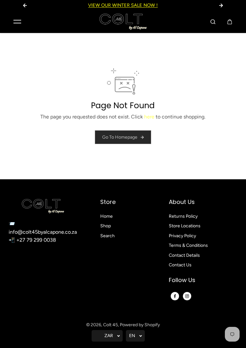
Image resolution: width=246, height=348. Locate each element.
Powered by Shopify (140, 325)
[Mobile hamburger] (17, 22)
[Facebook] (175, 296)
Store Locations (185, 226)
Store (108, 202)
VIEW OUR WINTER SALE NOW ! (123, 5)
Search (107, 236)
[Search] (213, 22)
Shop (105, 226)
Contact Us (180, 265)
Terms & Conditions (188, 245)
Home (106, 216)
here (149, 117)
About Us (182, 202)
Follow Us (182, 280)
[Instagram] (187, 296)
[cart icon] (230, 22)
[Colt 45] (123, 22)
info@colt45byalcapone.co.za (43, 232)
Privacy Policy (182, 236)
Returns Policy (183, 216)
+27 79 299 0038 (36, 240)
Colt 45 (110, 325)
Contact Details (184, 255)
